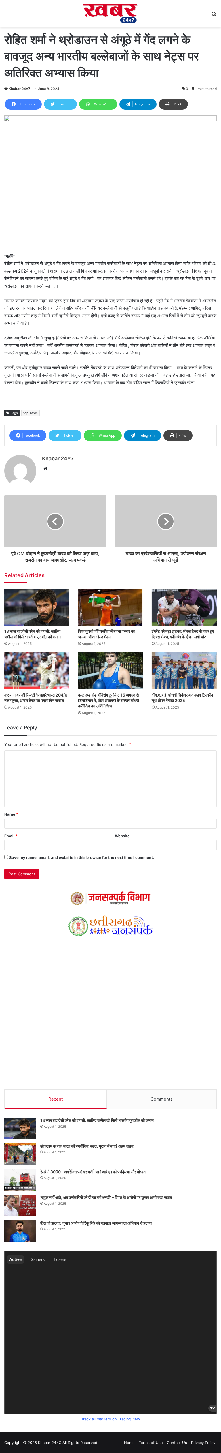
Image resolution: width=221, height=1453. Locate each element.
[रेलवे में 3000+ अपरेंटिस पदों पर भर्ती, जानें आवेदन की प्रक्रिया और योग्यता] (20, 1180)
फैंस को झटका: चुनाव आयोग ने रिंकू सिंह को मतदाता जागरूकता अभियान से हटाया (96, 1223)
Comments (161, 1099)
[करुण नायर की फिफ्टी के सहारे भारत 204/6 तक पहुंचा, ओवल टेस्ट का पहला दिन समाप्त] (36, 670)
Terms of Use (151, 1442)
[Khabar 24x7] (110, 13)
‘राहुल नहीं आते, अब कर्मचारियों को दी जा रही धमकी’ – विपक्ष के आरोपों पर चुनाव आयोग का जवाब (106, 1197)
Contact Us (177, 1442)
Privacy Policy (203, 1442)
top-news (30, 413)
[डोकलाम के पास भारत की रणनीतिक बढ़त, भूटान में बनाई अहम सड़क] (20, 1154)
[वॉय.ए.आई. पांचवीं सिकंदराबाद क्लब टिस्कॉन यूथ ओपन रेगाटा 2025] (184, 670)
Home (129, 1442)
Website (122, 835)
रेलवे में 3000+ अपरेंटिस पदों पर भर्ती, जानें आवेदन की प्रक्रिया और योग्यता (93, 1171)
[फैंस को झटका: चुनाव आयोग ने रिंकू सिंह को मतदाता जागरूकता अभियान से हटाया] (20, 1231)
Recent (55, 1099)
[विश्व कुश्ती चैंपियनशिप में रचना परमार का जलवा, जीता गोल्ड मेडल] (110, 607)
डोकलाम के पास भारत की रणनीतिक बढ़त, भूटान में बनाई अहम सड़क (87, 1146)
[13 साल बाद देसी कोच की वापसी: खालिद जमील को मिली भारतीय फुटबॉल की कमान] (36, 607)
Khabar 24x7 (19, 89)
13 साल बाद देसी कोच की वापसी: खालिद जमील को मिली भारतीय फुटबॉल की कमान (97, 1120)
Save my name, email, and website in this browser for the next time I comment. (81, 857)
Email (11, 835)
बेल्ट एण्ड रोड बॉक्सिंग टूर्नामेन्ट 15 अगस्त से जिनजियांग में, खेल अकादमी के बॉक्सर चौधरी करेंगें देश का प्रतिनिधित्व (108, 700)
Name (11, 814)
